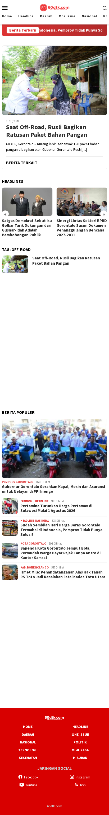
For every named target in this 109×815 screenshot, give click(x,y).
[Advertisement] (54, 337)
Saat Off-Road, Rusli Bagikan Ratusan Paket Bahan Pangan (46, 131)
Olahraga (80, 750)
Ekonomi (27, 501)
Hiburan (80, 758)
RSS (82, 785)
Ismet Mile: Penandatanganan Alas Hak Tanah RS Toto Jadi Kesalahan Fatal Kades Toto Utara (62, 574)
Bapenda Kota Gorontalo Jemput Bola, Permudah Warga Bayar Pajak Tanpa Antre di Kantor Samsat (60, 553)
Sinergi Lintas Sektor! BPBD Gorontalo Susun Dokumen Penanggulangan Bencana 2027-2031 (82, 227)
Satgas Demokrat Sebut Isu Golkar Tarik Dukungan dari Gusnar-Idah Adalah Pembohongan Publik (27, 227)
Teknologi (28, 750)
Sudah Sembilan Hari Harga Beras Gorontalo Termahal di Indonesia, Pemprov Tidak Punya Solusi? (61, 530)
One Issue (80, 734)
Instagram (83, 777)
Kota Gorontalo (33, 543)
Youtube (31, 785)
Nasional (42, 520)
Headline (41, 501)
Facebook (31, 777)
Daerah (28, 734)
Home (28, 727)
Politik (80, 742)
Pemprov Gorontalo (17, 482)
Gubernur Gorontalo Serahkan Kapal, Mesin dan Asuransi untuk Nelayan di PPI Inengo (53, 489)
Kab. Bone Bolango (34, 567)
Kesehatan (28, 758)
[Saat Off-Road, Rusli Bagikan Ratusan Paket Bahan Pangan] (54, 80)
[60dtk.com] (54, 7)
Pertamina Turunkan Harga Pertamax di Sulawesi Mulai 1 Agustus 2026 (56, 508)
